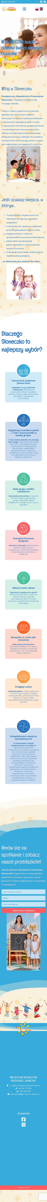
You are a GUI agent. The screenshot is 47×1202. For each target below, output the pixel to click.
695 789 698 (9, 2)
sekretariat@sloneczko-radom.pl (25, 1094)
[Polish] (37, 9)
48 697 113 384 (25, 1088)
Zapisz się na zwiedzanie (23, 910)
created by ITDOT (23, 1187)
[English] (41, 9)
